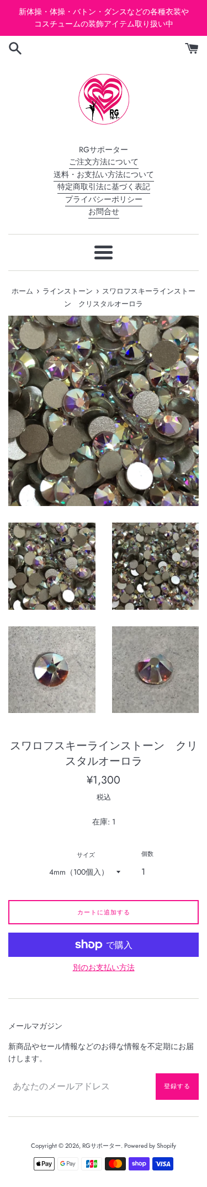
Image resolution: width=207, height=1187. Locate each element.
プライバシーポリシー (103, 199)
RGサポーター (101, 1145)
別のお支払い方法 (104, 967)
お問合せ (103, 211)
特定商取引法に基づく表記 (103, 186)
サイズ (86, 854)
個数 (147, 853)
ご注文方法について (104, 161)
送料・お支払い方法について (104, 174)
